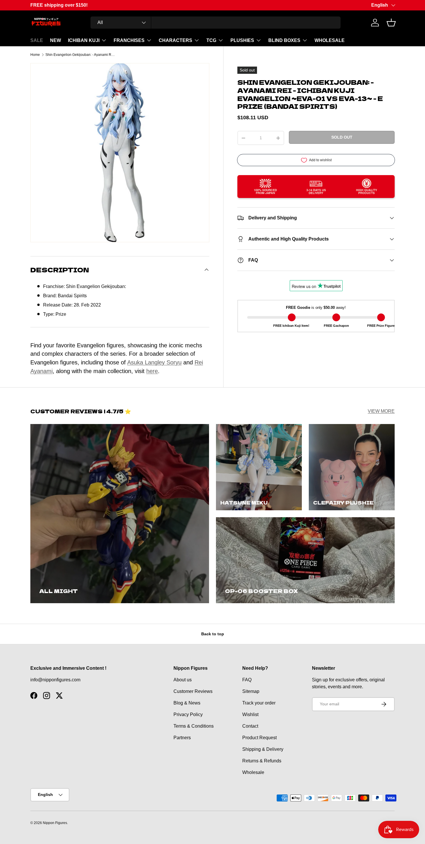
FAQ (247, 679)
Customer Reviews (192, 691)
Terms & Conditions (193, 726)
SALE (36, 40)
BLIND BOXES (284, 40)
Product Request (259, 737)
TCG (211, 40)
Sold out (341, 137)
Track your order (259, 702)
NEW (55, 40)
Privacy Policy (188, 714)
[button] (391, 22)
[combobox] (215, 22)
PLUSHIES (242, 40)
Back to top (212, 634)
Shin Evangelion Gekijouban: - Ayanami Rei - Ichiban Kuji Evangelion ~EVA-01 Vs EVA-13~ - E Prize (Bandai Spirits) (80, 54)
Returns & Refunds (261, 760)
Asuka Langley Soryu (154, 362)
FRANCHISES (129, 40)
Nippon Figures (55, 823)
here (152, 371)
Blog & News (186, 702)
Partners (182, 737)
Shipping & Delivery (262, 749)
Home (35, 54)
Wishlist (250, 714)
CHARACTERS (175, 40)
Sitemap (250, 691)
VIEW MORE (381, 411)
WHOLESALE (330, 40)
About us (182, 679)
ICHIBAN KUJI (83, 40)
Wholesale (253, 772)
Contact (250, 726)
